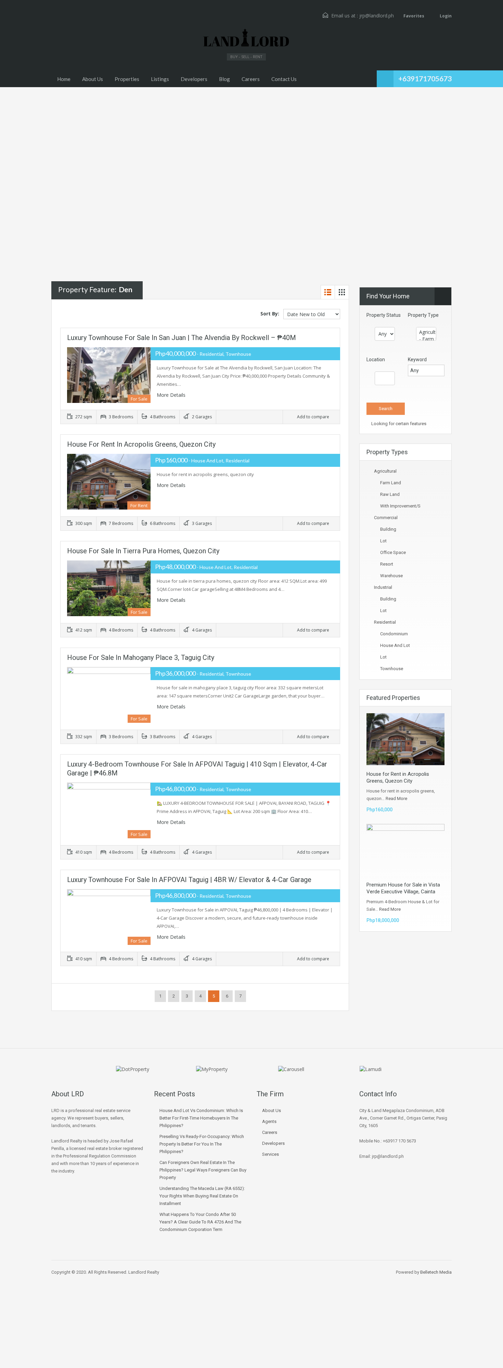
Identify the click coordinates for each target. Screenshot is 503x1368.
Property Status (383, 315)
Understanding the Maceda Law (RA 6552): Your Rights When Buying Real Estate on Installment (202, 1196)
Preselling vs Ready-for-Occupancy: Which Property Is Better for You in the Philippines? (201, 1144)
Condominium (394, 633)
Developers (194, 79)
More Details (172, 395)
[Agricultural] (426, 332)
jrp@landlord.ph (376, 15)
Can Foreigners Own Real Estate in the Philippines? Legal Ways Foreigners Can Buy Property (202, 1170)
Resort (386, 564)
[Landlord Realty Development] (246, 38)
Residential (385, 622)
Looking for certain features (398, 423)
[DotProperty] (132, 1069)
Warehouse (391, 575)
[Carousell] (291, 1069)
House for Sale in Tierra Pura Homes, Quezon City (143, 551)
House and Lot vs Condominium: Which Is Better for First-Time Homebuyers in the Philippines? (201, 1118)
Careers (251, 79)
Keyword (417, 359)
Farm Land (390, 482)
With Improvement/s (400, 506)
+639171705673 (425, 78)
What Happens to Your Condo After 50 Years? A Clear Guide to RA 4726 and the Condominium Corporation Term (200, 1222)
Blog (224, 79)
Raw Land (390, 494)
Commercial (386, 517)
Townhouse (391, 668)
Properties (127, 79)
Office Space (393, 552)
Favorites (413, 16)
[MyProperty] (212, 1069)
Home (63, 79)
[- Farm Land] (426, 339)
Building (388, 529)
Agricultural (385, 471)
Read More (396, 798)
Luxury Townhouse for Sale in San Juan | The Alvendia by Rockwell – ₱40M (181, 338)
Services (270, 1154)
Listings (160, 79)
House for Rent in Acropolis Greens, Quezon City (141, 444)
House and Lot (395, 645)
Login (445, 16)
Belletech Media (436, 1272)
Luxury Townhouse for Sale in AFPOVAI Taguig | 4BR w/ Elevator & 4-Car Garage (189, 880)
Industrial (383, 587)
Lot (383, 540)
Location (375, 359)
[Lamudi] (371, 1069)
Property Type (423, 315)
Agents (269, 1121)
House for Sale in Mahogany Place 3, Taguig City (140, 657)
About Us (92, 79)
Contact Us (284, 79)
